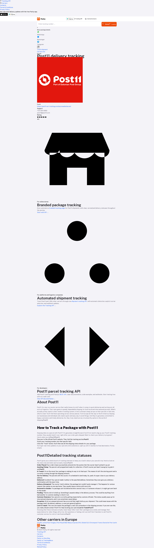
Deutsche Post (108, 523)
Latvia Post (46, 523)
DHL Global (82, 523)
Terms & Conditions (43, 542)
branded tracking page (57, 208)
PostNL (40, 523)
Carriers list (41, 52)
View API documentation (46, 399)
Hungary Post (55, 523)
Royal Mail (64, 523)
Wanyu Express (73, 523)
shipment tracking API (79, 301)
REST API (63, 394)
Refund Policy (41, 547)
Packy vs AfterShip (43, 538)
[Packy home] (41, 18)
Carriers (89, 18)
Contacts (94, 18)
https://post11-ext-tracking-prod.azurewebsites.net (54, 106)
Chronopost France (96, 523)
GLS (88, 523)
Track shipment (42, 49)
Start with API (42, 212)
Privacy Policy (42, 545)
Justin (115, 523)
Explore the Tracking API (46, 305)
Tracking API (78, 18)
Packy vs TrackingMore (45, 540)
